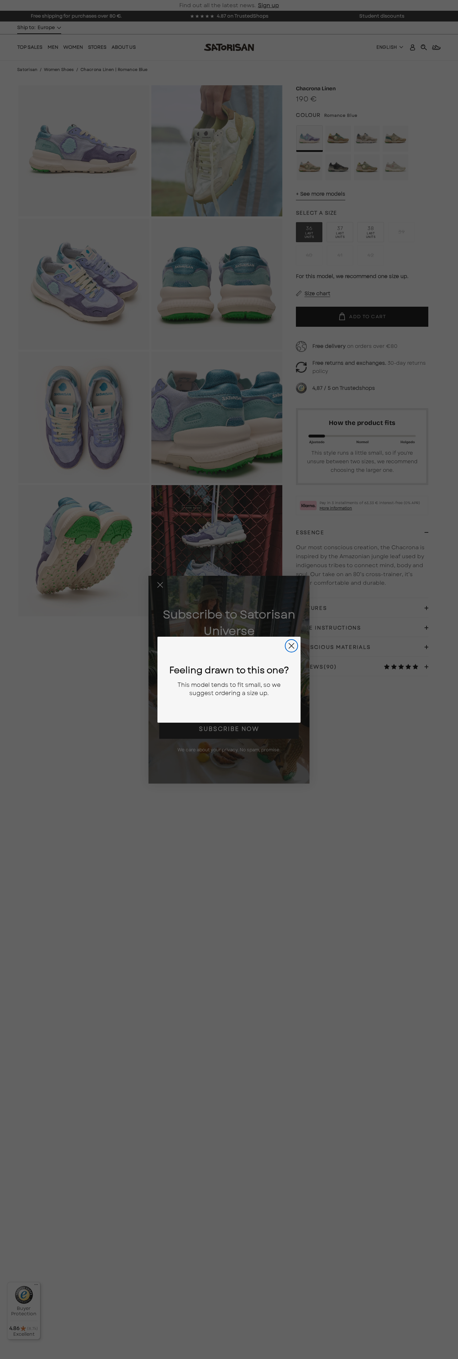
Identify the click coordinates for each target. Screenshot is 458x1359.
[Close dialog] (291, 646)
